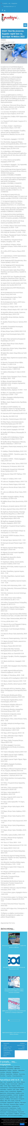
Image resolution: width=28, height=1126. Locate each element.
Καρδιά (20, 1097)
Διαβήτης (22, 1089)
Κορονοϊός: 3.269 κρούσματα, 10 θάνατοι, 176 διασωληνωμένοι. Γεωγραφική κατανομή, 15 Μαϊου (8, 1049)
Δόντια (6, 1091)
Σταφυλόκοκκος (12, 1108)
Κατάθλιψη (7, 1098)
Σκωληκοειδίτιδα (15, 1106)
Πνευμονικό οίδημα (14, 1104)
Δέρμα (17, 1089)
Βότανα (18, 1085)
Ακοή (15, 1082)
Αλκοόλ (18, 1082)
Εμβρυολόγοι (17, 1068)
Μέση (6, 1100)
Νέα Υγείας (3, 39)
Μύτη (9, 1100)
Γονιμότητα (9, 1089)
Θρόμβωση (21, 1095)
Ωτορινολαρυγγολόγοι (17, 1076)
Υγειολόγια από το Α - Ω (9, 6)
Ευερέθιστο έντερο (20, 1093)
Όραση (12, 1100)
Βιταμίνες (14, 1085)
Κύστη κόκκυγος (14, 1098)
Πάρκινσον (17, 1102)
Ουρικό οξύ (18, 1100)
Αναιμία (8, 1084)
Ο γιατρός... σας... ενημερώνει (9, 3)
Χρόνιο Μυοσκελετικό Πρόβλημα (15, 1115)
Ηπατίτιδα (15, 1095)
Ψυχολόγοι (9, 1076)
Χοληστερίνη (22, 1113)
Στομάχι (19, 1108)
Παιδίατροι (15, 1074)
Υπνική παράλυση (9, 1113)
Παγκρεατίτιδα (10, 1102)
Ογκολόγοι (14, 1070)
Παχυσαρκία (23, 1102)
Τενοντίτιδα (18, 1110)
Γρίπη (14, 1089)
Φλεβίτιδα (16, 1113)
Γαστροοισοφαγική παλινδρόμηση (16, 1087)
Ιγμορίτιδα (12, 1097)
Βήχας (9, 1085)
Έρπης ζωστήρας (11, 1093)
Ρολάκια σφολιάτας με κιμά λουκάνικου (20, 1046)
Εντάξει (22, 1124)
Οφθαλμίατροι (15, 1072)
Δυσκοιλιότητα (12, 1091)
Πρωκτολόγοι (22, 1074)
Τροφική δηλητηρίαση (12, 1111)
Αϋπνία (5, 1085)
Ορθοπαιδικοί (21, 1070)
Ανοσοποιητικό (13, 1084)
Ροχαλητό (21, 1104)
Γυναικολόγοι (10, 1066)
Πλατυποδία (6, 1104)
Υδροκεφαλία (21, 1111)
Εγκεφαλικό (19, 1091)
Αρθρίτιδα (20, 1084)
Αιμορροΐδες (10, 1082)
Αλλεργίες (23, 1082)
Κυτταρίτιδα (21, 1098)
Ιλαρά (16, 1097)
